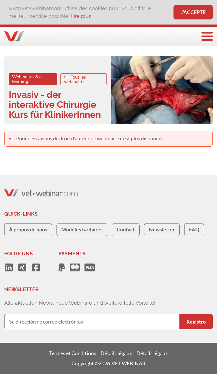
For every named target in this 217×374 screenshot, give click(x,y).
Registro (196, 321)
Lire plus (81, 16)
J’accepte (193, 12)
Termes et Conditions (72, 353)
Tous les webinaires (75, 79)
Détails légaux (116, 353)
